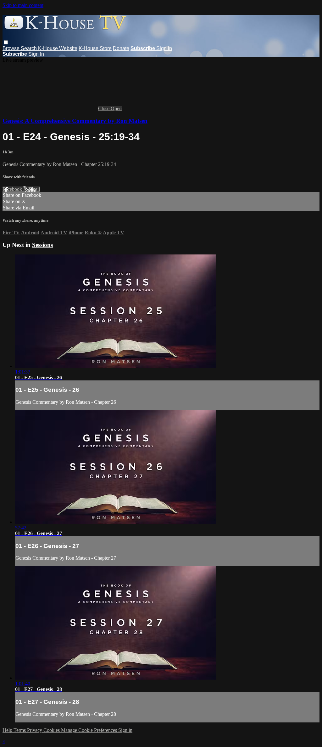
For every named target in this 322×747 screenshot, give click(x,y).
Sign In (36, 54)
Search (29, 48)
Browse (12, 48)
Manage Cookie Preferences (89, 730)
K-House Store (95, 48)
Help (8, 730)
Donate (121, 48)
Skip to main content (23, 5)
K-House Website (57, 48)
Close (104, 108)
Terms (20, 730)
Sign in (164, 48)
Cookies (52, 730)
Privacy (35, 730)
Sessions (42, 245)
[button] (6, 42)
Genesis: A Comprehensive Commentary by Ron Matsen (75, 120)
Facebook (13, 189)
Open (116, 108)
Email (34, 189)
